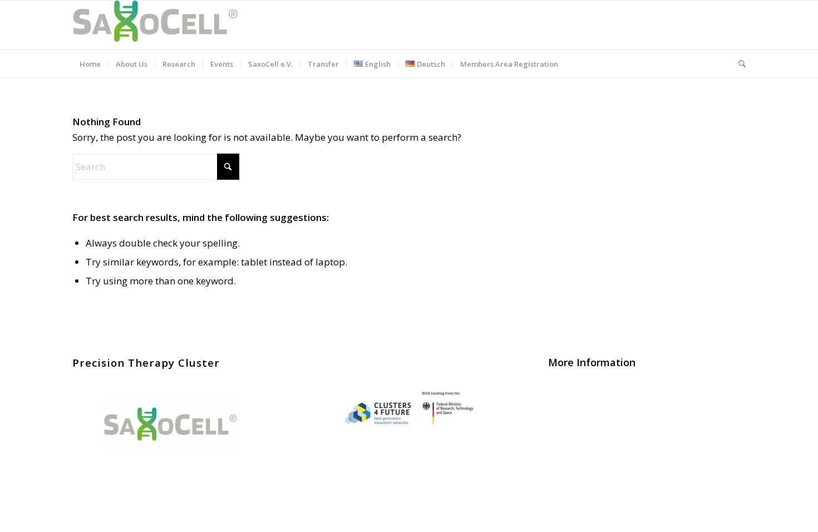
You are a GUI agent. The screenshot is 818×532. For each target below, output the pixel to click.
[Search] (738, 64)
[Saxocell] (155, 25)
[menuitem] (90, 64)
